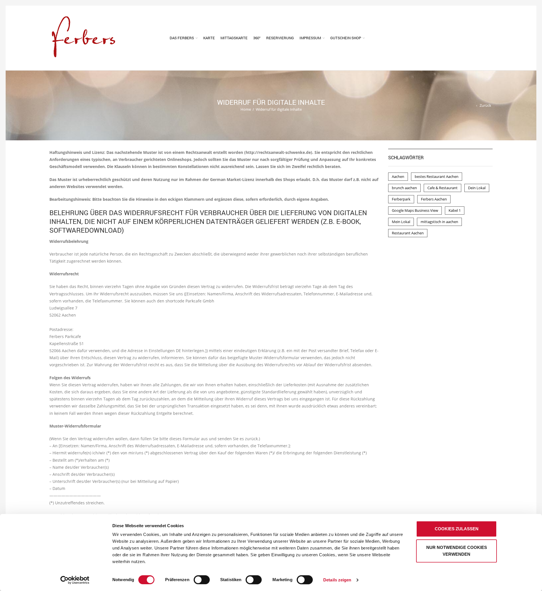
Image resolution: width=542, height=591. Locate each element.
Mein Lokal (401, 221)
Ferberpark (401, 199)
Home (246, 109)
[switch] (195, 577)
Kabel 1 (455, 210)
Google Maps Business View (415, 210)
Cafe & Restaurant (442, 187)
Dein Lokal (477, 187)
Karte (209, 38)
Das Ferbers (182, 38)
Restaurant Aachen (408, 232)
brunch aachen (404, 187)
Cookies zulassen (456, 528)
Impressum (310, 38)
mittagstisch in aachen (439, 221)
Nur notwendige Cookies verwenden (456, 551)
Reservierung (280, 38)
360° (257, 38)
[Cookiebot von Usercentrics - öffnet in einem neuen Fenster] (75, 580)
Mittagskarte (234, 38)
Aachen (398, 176)
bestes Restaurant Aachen (436, 176)
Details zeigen (337, 579)
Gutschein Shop (345, 38)
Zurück (485, 105)
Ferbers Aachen (434, 199)
